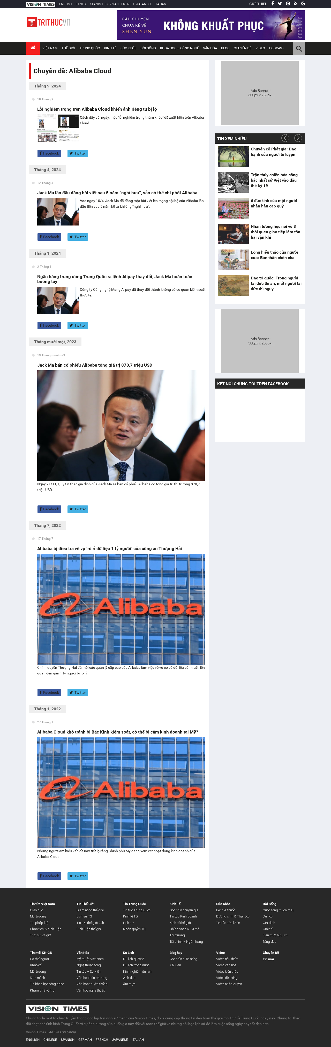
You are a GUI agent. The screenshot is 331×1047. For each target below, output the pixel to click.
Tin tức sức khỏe (228, 923)
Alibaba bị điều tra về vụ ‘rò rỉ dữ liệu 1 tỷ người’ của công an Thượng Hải (109, 548)
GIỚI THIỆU (258, 4)
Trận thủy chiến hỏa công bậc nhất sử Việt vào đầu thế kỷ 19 (274, 180)
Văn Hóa (210, 48)
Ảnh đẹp (129, 978)
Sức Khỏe (128, 48)
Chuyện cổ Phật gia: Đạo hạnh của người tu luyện (273, 152)
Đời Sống (148, 48)
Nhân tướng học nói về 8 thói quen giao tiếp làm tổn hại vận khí (275, 232)
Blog (225, 48)
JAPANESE (144, 4)
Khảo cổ (36, 965)
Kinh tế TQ (130, 916)
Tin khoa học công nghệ (47, 984)
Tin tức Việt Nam (42, 904)
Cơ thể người (39, 959)
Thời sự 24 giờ (40, 935)
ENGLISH (65, 4)
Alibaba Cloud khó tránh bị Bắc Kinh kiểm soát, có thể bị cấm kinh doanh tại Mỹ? (117, 732)
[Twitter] (280, 4)
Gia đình (269, 923)
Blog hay (176, 953)
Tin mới (268, 959)
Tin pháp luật (40, 923)
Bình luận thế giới (89, 929)
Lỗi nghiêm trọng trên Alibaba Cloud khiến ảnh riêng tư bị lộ (97, 109)
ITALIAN (160, 4)
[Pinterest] (288, 4)
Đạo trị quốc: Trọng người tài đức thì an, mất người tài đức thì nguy (276, 283)
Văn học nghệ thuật (91, 990)
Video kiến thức (227, 971)
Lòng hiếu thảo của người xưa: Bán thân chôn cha (274, 255)
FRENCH (127, 4)
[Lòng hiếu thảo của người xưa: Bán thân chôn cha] (233, 259)
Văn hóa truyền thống (92, 984)
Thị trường (177, 935)
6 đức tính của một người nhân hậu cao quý (274, 203)
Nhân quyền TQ (134, 929)
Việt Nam (49, 48)
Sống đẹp (269, 942)
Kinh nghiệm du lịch (137, 971)
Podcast (276, 48)
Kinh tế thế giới (180, 923)
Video (260, 48)
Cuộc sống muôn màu (278, 910)
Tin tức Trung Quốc (137, 910)
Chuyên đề (242, 48)
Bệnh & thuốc (225, 910)
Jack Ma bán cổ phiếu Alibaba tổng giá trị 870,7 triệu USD (94, 365)
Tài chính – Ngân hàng (186, 942)
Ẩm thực (129, 984)
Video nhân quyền (229, 984)
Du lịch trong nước (136, 965)
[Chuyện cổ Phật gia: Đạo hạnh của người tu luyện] (233, 156)
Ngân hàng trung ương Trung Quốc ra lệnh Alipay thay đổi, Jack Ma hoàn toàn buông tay (114, 279)
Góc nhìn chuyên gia (184, 910)
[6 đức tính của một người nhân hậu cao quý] (233, 208)
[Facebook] (272, 4)
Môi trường (38, 916)
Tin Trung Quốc (134, 904)
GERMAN (112, 4)
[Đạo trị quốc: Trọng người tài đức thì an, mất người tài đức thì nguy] (233, 285)
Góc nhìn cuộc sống (183, 959)
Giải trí (268, 929)
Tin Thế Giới (85, 904)
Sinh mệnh (37, 978)
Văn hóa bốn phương (92, 978)
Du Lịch (128, 953)
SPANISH (96, 4)
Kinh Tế (110, 48)
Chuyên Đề (271, 953)
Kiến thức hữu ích (275, 935)
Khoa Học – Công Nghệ (179, 48)
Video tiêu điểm (227, 959)
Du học (268, 916)
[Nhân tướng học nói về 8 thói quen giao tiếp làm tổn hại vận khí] (233, 234)
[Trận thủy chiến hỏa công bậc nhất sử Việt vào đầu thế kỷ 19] (233, 182)
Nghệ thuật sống (89, 965)
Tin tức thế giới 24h (90, 923)
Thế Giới (68, 48)
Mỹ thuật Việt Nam (90, 959)
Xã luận (175, 965)
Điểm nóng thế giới (90, 910)
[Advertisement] (260, 92)
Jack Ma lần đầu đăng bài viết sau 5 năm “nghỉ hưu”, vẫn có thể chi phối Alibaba (117, 192)
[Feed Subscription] (34, 80)
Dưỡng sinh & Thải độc (233, 916)
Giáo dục (36, 910)
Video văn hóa (226, 965)
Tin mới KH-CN (41, 953)
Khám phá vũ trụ (42, 990)
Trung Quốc (89, 48)
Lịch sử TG (84, 916)
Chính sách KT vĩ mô (184, 929)
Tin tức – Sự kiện (89, 971)
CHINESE (80, 4)
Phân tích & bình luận (45, 929)
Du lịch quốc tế (133, 959)
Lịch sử (128, 923)
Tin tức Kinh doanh (183, 916)
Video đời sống (227, 978)
